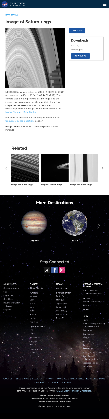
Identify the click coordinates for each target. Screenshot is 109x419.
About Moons (62, 288)
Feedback (37, 379)
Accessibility (68, 382)
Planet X (33, 353)
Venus (32, 300)
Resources (87, 330)
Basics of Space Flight (93, 353)
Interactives (88, 349)
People (86, 338)
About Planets (36, 288)
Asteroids (87, 305)
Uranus (33, 318)
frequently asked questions (19, 121)
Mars (32, 307)
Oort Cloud (8, 299)
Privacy (50, 379)
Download (80, 56)
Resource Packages (91, 363)
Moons (59, 284)
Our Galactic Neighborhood (15, 11)
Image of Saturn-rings (22, 185)
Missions (86, 341)
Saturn (33, 315)
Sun (5, 292)
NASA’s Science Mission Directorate (73, 391)
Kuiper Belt (8, 296)
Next (103, 168)
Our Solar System (11, 288)
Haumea (33, 341)
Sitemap (54, 382)
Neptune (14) (62, 315)
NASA (3, 4)
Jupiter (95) (61, 304)
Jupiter (34, 240)
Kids (85, 345)
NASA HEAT (88, 367)
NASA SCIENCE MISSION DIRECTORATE (87, 379)
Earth (75, 240)
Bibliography (22, 379)
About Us (7, 379)
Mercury (33, 296)
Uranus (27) (61, 311)
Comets (86, 309)
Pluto (32, 330)
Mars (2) (60, 300)
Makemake (35, 337)
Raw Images (11, 15)
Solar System (10, 284)
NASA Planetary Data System (21, 112)
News (85, 320)
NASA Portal (40, 382)
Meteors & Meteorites (92, 302)
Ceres (32, 334)
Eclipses (7, 310)
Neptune (34, 322)
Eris (31, 345)
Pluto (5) (60, 318)
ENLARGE (77, 31)
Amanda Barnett (61, 396)
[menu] (104, 4)
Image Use (62, 379)
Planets (34, 284)
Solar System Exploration (15, 4)
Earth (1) (60, 296)
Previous (6, 168)
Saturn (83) (61, 307)
